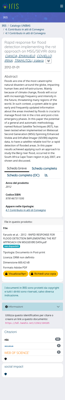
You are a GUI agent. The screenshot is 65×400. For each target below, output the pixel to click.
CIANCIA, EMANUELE (20, 56)
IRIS (4, 25)
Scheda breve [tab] (17, 168)
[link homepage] (11, 6)
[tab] (46, 175)
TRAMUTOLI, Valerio (29, 60)
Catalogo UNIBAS (20, 25)
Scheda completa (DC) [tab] (23, 175)
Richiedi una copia (44, 273)
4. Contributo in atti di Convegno (24, 29)
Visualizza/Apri (16, 273)
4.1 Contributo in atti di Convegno (25, 33)
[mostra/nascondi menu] (61, 6)
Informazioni (15, 306)
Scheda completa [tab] (44, 168)
